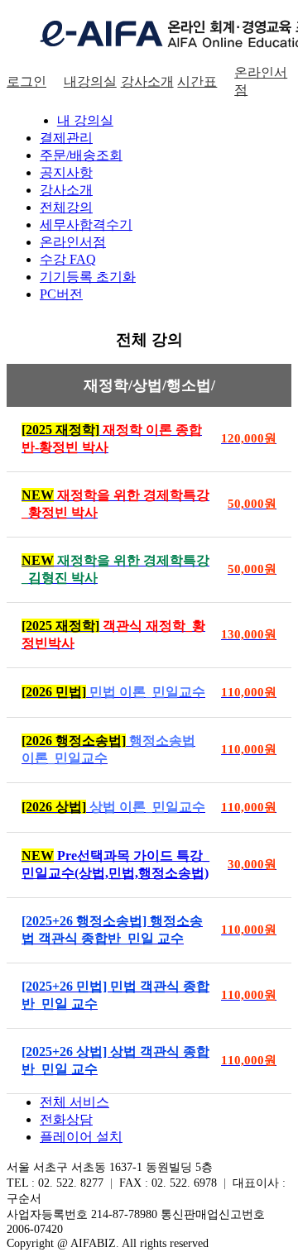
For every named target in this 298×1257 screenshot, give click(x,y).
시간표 (197, 81)
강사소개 (147, 81)
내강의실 (90, 81)
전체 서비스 (74, 1102)
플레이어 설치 (81, 1137)
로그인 (26, 81)
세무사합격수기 (86, 224)
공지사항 (66, 172)
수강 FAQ (68, 259)
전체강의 (66, 207)
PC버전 (61, 294)
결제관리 (66, 138)
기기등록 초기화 (88, 277)
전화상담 (66, 1119)
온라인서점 (73, 242)
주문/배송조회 (81, 155)
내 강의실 (85, 120)
